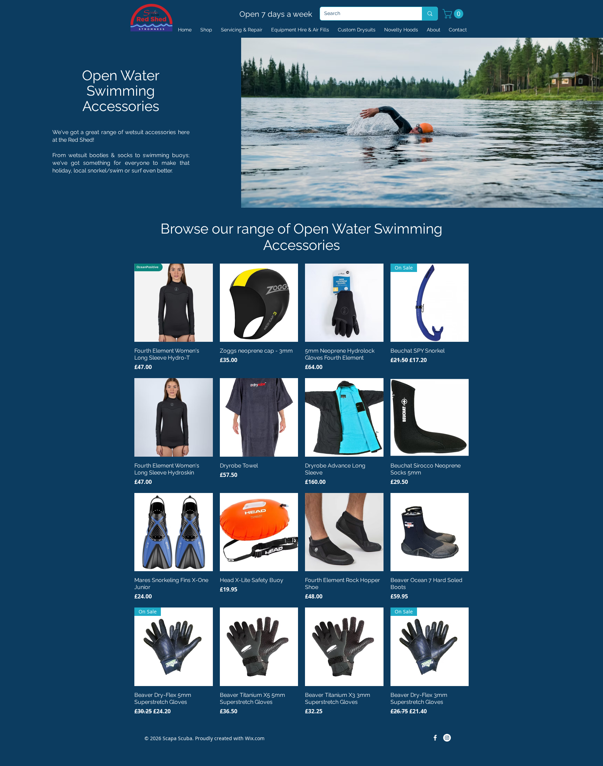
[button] (454, 14)
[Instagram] (447, 738)
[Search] (430, 13)
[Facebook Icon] (435, 738)
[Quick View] (173, 303)
